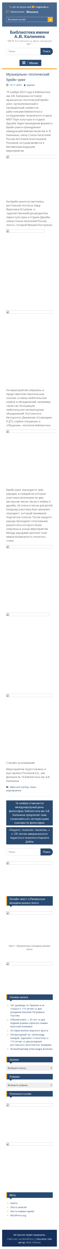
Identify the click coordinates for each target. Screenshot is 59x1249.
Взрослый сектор (19, 787)
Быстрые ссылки (17, 19)
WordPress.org (18, 1215)
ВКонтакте (32, 11)
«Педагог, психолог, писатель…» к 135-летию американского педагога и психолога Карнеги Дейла (29, 835)
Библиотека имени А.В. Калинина (29, 34)
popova (30, 84)
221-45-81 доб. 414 (21, 7)
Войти (13, 1203)
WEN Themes (33, 1242)
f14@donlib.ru (42, 7)
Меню (33, 63)
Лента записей (18, 1207)
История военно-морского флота (29, 1030)
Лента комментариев (22, 1211)
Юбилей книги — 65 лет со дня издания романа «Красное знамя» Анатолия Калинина (29, 1023)
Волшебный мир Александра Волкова (31, 1048)
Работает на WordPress (20, 1239)
